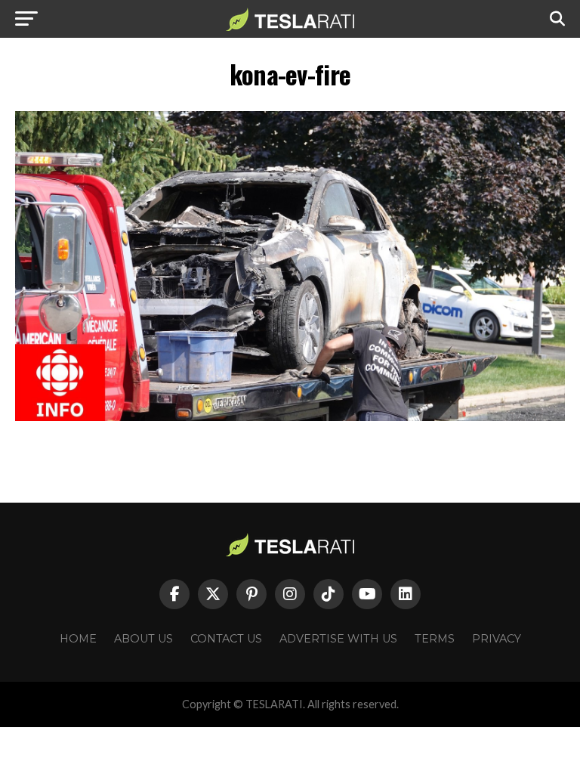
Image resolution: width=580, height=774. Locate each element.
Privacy (496, 639)
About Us (143, 639)
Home (78, 639)
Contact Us (226, 639)
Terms (435, 639)
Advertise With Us (338, 639)
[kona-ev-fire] (290, 417)
